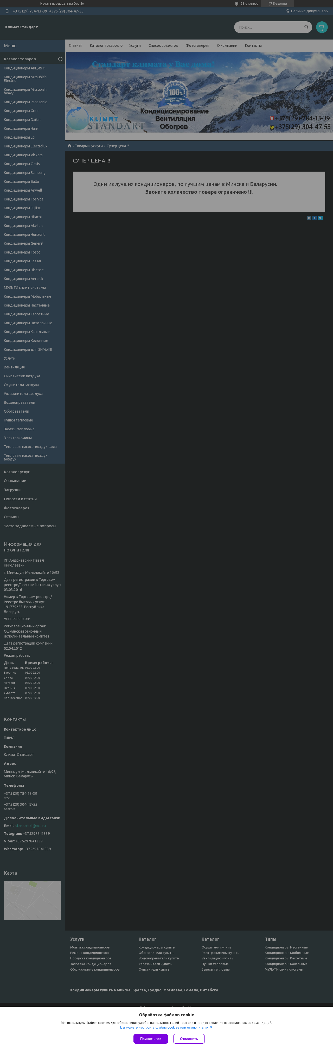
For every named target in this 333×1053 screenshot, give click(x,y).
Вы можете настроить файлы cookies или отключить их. (164, 1027)
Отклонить (189, 1039)
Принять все (150, 1039)
